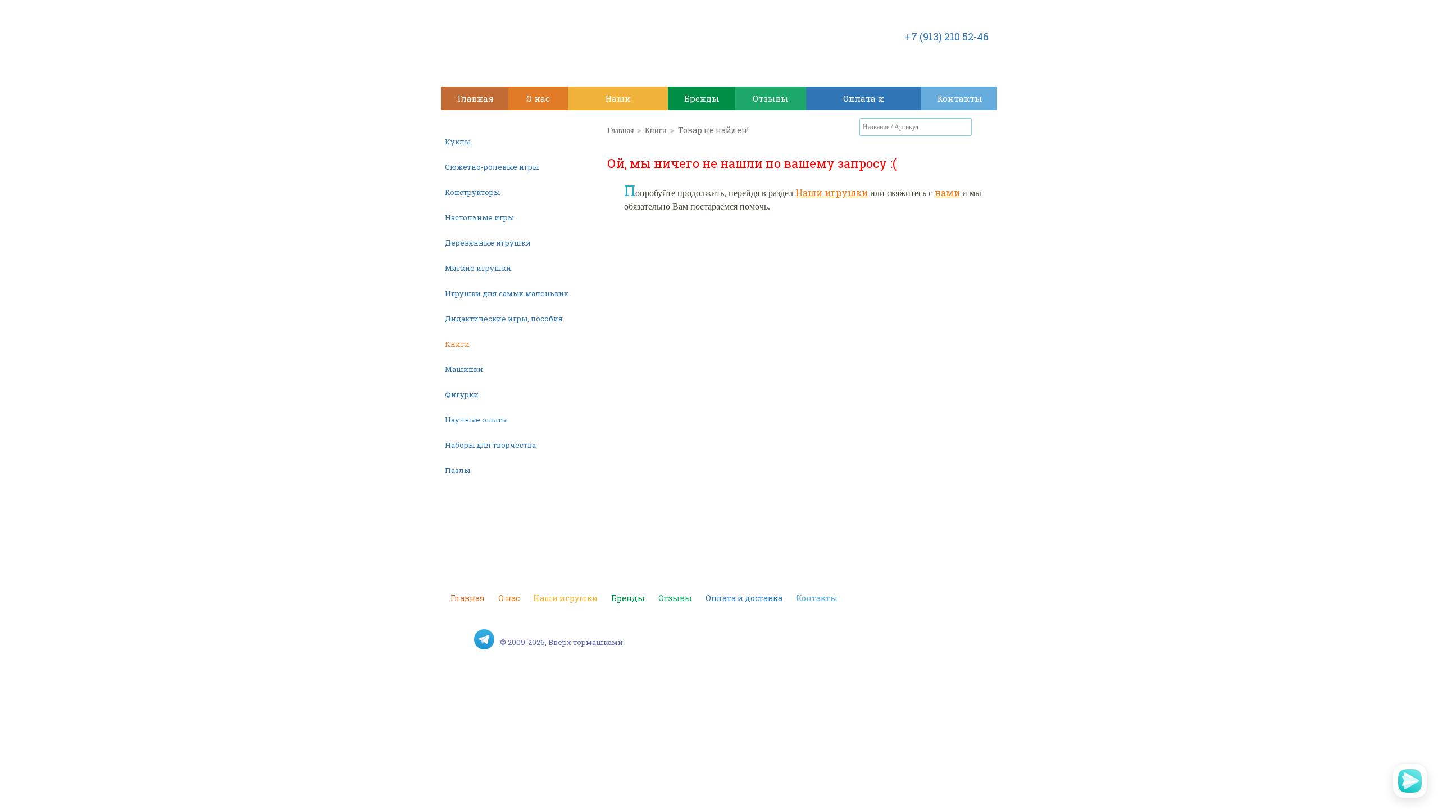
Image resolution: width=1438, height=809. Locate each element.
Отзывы (771, 98)
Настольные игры (479, 217)
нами (947, 192)
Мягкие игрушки (478, 268)
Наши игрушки (618, 102)
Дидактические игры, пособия (504, 318)
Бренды (702, 98)
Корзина (986, 129)
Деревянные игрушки (488, 243)
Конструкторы (472, 192)
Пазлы (457, 470)
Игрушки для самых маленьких (506, 293)
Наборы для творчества (490, 445)
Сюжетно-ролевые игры (492, 167)
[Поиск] (963, 127)
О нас (538, 98)
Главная (475, 98)
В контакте (460, 639)
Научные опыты (476, 420)
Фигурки (462, 394)
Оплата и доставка (863, 102)
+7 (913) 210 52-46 (947, 36)
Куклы (458, 142)
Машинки (464, 369)
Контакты (959, 98)
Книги (457, 344)
